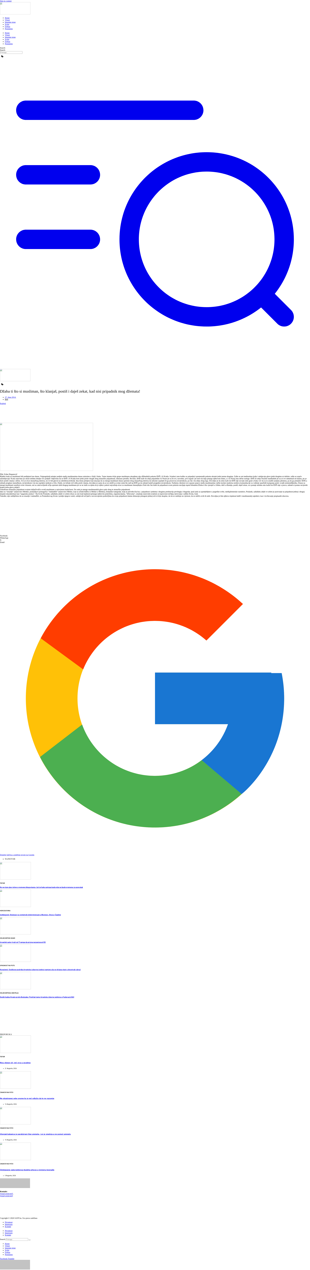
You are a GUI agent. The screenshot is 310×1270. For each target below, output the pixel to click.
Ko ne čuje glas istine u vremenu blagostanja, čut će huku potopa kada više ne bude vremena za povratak (41, 887)
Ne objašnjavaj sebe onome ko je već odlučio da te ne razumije (27, 1098)
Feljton (7, 27)
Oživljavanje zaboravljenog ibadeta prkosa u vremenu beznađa (27, 1170)
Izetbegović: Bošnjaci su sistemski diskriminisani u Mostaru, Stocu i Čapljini (30, 915)
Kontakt (8, 1227)
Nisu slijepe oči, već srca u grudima (15, 1063)
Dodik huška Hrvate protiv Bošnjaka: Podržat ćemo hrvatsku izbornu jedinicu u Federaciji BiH (37, 997)
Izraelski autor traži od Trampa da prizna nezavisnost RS (23, 942)
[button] (155, 536)
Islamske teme (10, 22)
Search (2, 48)
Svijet (7, 24)
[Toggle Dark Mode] (2, 56)
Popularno (9, 29)
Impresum (8, 1224)
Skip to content (6, 1)
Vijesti (7, 20)
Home (7, 18)
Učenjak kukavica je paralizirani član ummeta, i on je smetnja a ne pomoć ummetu (35, 1134)
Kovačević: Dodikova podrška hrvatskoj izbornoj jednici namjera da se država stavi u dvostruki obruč (40, 970)
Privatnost (8, 1222)
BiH (6, 399)
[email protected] (6, 1194)
